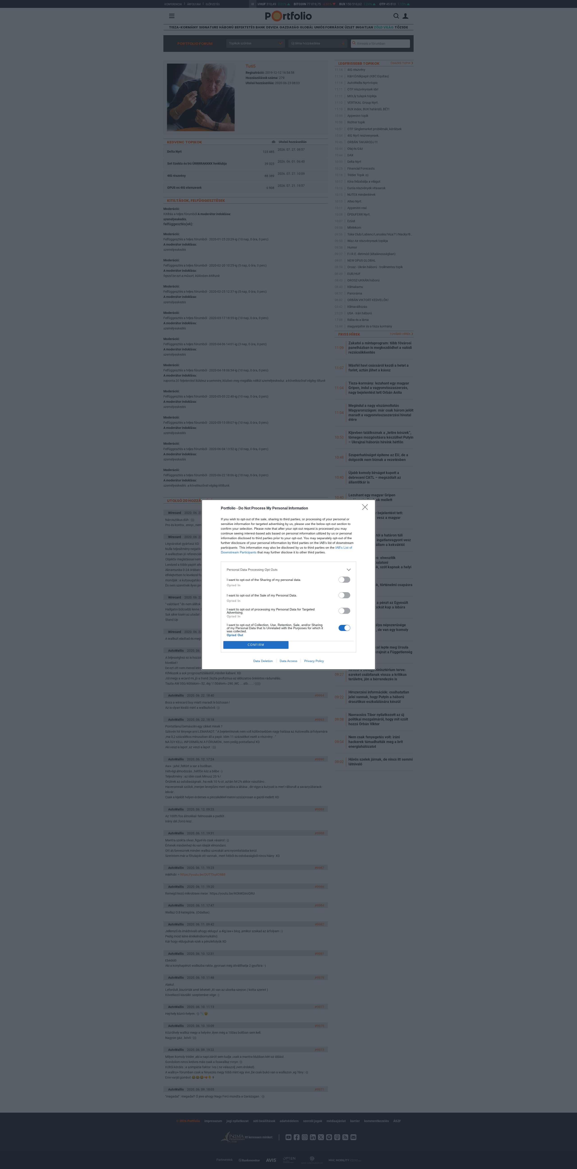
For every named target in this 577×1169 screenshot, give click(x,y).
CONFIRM (256, 645)
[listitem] (288, 569)
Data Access (288, 661)
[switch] (344, 580)
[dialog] (288, 585)
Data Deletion (263, 661)
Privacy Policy (314, 661)
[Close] (366, 508)
